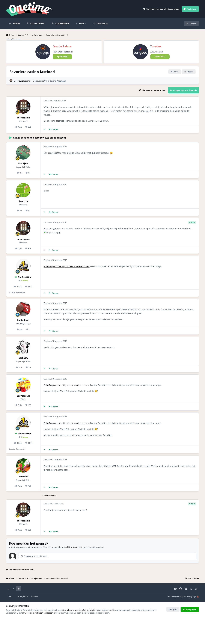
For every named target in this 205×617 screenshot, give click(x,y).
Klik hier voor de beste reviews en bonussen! (39, 137)
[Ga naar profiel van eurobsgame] (10, 80)
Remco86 (23, 476)
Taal (10, 596)
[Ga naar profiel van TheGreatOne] (23, 266)
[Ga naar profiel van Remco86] (23, 465)
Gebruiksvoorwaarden (72, 610)
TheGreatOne (24, 277)
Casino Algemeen (58, 80)
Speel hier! (62, 56)
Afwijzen (173, 609)
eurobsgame (24, 80)
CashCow (23, 357)
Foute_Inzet (23, 320)
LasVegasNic (23, 395)
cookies (112, 610)
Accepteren (191, 609)
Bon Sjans (23, 163)
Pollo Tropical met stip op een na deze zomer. (67, 266)
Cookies (34, 596)
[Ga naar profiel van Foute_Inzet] (23, 309)
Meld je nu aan (70, 547)
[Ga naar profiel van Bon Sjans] (23, 152)
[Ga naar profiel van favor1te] (23, 190)
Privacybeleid (22, 596)
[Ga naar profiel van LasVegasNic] (23, 385)
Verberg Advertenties (13, 39)
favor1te (23, 201)
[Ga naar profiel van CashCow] (23, 347)
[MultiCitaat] (44, 129)
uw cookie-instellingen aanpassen (38, 612)
